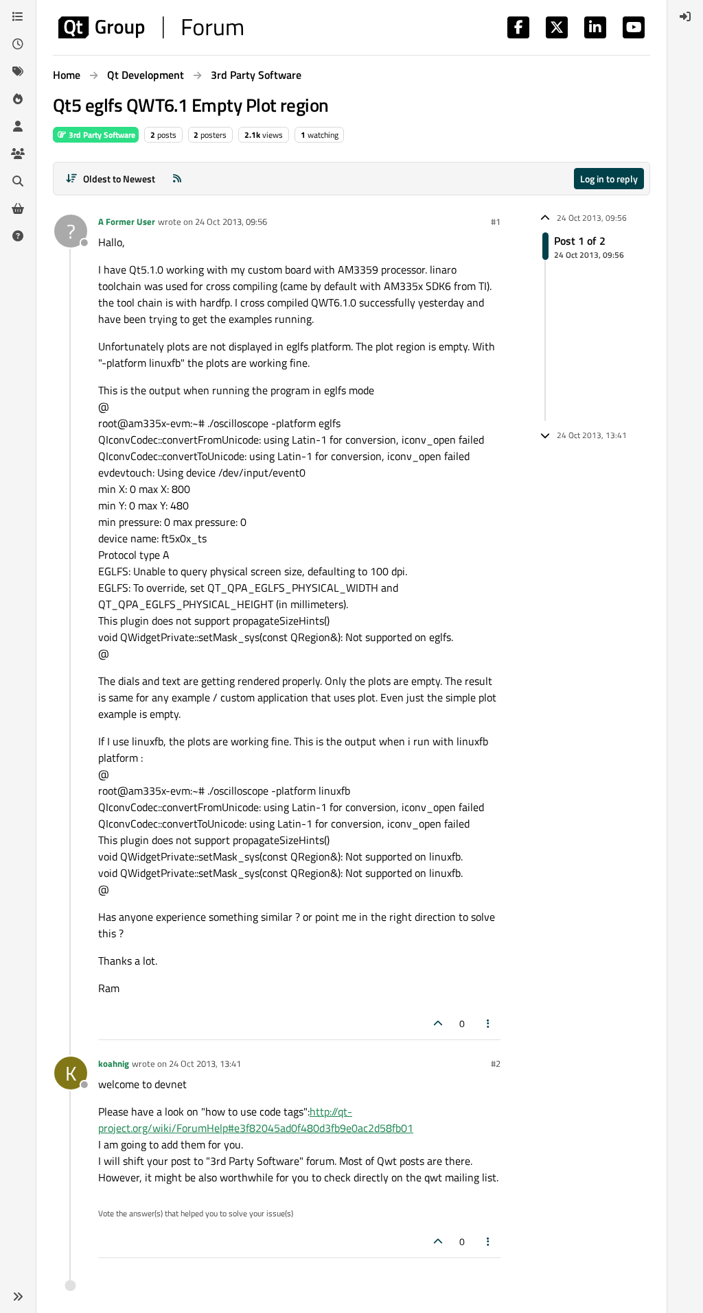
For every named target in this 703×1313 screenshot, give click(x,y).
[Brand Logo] (150, 27)
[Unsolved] (17, 236)
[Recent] (17, 44)
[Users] (17, 126)
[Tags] (17, 71)
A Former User (126, 221)
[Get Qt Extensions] (17, 208)
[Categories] (17, 16)
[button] (17, 1297)
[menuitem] (685, 16)
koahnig (113, 1063)
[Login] (685, 16)
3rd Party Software (101, 134)
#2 (495, 1063)
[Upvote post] (438, 1023)
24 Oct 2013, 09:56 (231, 221)
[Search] (17, 181)
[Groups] (17, 154)
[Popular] (17, 99)
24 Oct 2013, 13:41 (205, 1063)
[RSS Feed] (177, 178)
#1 (495, 221)
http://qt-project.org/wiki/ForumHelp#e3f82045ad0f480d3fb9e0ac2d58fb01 (255, 1119)
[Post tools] (488, 1023)
